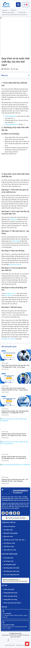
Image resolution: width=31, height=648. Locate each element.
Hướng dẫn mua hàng (10, 599)
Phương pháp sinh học (12, 124)
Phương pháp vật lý (10, 116)
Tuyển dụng (5, 363)
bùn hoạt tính (8, 295)
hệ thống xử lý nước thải (8, 339)
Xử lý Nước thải (8, 558)
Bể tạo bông (15, 241)
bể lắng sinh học (10, 293)
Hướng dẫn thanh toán (10, 593)
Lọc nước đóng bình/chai (11, 574)
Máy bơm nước (8, 536)
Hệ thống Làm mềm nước (11, 571)
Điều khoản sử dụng (21, 645)
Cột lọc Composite (9, 526)
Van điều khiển (8, 530)
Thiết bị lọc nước (9, 546)
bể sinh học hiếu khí (15, 264)
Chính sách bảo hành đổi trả (12, 603)
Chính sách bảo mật (10, 645)
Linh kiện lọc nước (9, 543)
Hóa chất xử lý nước (10, 550)
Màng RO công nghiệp (10, 533)
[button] (29, 75)
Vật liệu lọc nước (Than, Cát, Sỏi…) (15, 540)
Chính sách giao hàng (10, 596)
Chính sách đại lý (9, 589)
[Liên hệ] (27, 644)
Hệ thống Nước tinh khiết (11, 568)
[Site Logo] (6, 493)
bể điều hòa (13, 219)
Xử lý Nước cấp (8, 561)
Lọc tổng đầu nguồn (10, 564)
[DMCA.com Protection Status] (21, 642)
